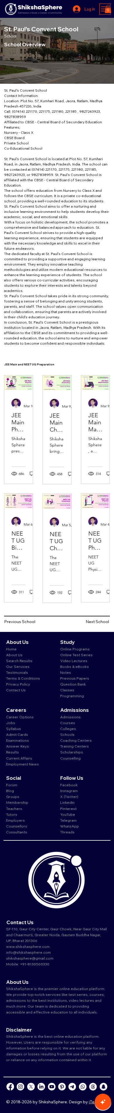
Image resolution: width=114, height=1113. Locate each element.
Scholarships (71, 752)
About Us (14, 654)
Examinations (17, 740)
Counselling (70, 758)
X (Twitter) (69, 796)
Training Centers (74, 746)
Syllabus (13, 728)
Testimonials (17, 672)
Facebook (69, 784)
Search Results (19, 660)
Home (11, 649)
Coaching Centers (76, 740)
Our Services (18, 666)
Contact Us (16, 690)
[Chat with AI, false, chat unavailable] (103, 1102)
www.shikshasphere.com (28, 946)
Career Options (20, 716)
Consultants (16, 832)
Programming (72, 695)
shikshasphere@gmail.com (29, 958)
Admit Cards (17, 734)
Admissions (71, 716)
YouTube (67, 814)
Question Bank (73, 684)
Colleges (68, 728)
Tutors (11, 814)
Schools (67, 734)
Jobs (10, 722)
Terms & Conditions (23, 678)
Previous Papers (74, 678)
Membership (17, 802)
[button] (108, 9)
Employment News (22, 764)
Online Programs (75, 649)
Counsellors (16, 826)
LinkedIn (67, 802)
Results (12, 752)
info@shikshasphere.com (28, 952)
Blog (10, 790)
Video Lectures (73, 660)
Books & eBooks (74, 666)
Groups (12, 796)
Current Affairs (19, 758)
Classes (67, 690)
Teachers (14, 808)
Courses (67, 722)
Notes (65, 672)
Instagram (69, 790)
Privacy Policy (18, 684)
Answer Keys (17, 746)
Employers (15, 820)
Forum (11, 784)
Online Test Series (76, 654)
